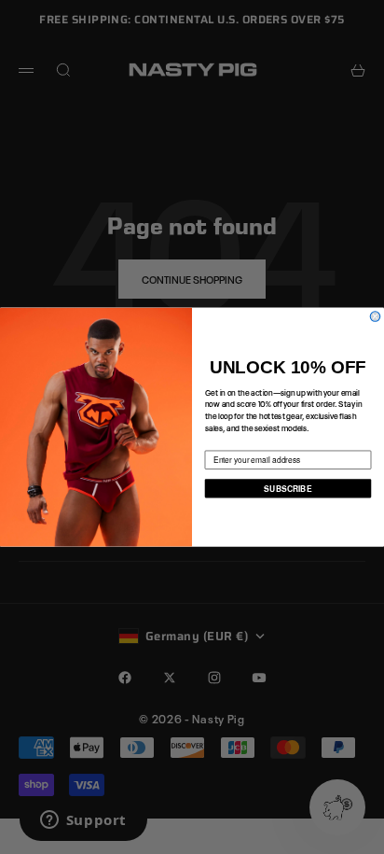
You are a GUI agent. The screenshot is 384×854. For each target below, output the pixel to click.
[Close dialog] (375, 317)
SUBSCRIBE (287, 488)
